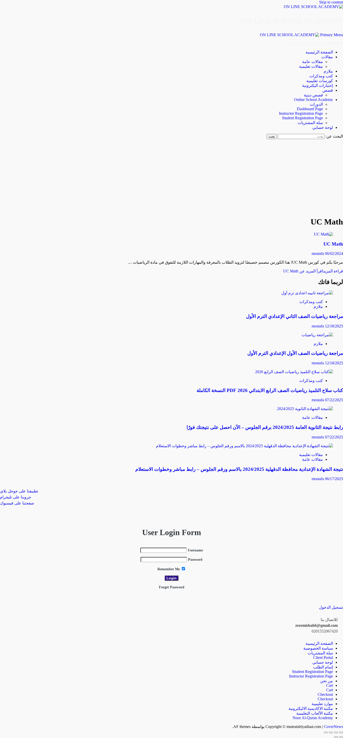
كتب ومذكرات (321, 76)
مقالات (327, 57)
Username (195, 550)
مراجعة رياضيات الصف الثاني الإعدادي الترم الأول (294, 316)
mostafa (318, 253)
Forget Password (171, 587)
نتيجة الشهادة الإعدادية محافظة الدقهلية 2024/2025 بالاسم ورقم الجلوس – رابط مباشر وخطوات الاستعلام (239, 469)
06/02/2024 (334, 253)
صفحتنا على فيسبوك (17, 503)
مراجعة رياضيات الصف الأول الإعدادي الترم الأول (295, 353)
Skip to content (331, 2)
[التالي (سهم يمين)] (336, 737)
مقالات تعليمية (311, 66)
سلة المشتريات (310, 123)
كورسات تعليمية (319, 81)
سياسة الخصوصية (318, 648)
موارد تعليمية (322, 704)
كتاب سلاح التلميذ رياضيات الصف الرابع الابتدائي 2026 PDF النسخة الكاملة (270, 390)
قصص (327, 90)
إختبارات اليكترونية (317, 85)
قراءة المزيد (313, 271)
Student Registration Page (302, 118)
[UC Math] (323, 234)
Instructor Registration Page (301, 113)
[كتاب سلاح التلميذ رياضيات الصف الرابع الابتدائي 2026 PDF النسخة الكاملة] (294, 372)
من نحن (326, 681)
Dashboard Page (310, 109)
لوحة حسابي (322, 127)
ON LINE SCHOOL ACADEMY (292, 21)
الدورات (316, 104)
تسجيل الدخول (331, 607)
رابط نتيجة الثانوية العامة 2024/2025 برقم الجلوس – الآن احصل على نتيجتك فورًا (265, 427)
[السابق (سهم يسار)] (341, 737)
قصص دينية (313, 95)
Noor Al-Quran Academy (313, 718)
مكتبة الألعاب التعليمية (314, 713)
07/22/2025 (334, 400)
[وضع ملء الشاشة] (336, 732)
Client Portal (323, 657)
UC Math (333, 244)
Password (195, 559)
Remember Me (169, 569)
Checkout (325, 694)
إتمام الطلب (323, 667)
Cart (329, 685)
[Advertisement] (171, 177)
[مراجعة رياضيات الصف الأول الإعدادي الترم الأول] (317, 335)
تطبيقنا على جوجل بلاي (19, 491)
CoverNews (333, 726)
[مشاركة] (331, 732)
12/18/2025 (334, 326)
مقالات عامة (312, 62)
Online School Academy (313, 99)
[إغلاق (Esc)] (326, 732)
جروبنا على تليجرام (15, 497)
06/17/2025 (334, 479)
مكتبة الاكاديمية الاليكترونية (311, 708)
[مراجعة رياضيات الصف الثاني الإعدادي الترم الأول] (307, 293)
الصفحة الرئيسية (319, 52)
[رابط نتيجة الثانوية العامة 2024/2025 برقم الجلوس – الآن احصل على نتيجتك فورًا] (305, 409)
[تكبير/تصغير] (341, 732)
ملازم (328, 71)
